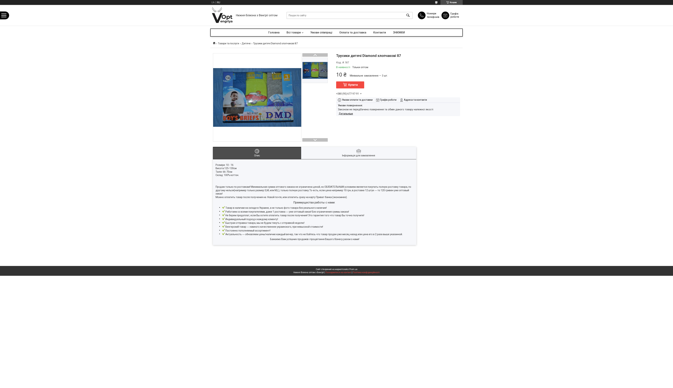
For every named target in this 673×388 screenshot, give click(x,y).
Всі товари (294, 32)
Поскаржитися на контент (338, 272)
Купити (353, 84)
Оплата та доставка (352, 32)
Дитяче (246, 43)
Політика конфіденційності (366, 272)
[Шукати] (408, 15)
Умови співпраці (321, 32)
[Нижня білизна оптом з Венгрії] (222, 15)
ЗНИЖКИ (399, 32)
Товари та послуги (228, 43)
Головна (274, 32)
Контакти (379, 32)
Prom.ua (353, 269)
